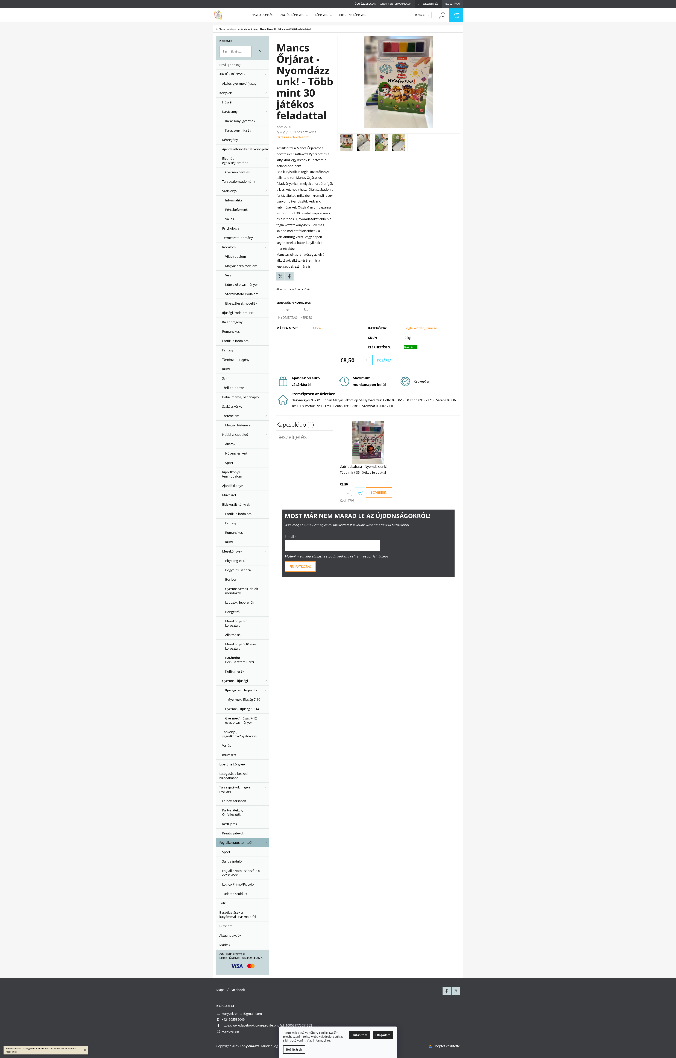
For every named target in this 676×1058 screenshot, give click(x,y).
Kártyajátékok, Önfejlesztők (232, 812)
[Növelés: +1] (369, 357)
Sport (229, 463)
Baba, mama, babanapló (240, 397)
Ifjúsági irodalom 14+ (238, 313)
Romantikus (231, 331)
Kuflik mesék (234, 671)
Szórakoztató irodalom (242, 294)
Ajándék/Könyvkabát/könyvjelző (245, 149)
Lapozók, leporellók (239, 602)
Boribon (231, 579)
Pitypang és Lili (236, 561)
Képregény (230, 140)
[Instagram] (456, 991)
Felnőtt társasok (234, 801)
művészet (229, 755)
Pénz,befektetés (236, 209)
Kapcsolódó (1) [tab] (295, 424)
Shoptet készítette (447, 1046)
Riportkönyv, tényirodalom (232, 474)
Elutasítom (359, 1035)
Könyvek (225, 93)
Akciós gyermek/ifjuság (239, 83)
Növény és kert (236, 453)
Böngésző (232, 612)
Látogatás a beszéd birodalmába (233, 775)
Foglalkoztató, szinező (235, 842)
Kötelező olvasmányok (241, 284)
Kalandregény (232, 322)
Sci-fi (225, 378)
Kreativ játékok (233, 833)
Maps (220, 990)
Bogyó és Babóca (238, 570)
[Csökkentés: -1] (369, 362)
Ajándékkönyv (232, 486)
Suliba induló (232, 861)
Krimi (226, 369)
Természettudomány (237, 238)
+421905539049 (233, 1019)
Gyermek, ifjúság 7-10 (244, 699)
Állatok (230, 444)
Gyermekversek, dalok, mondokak (242, 591)
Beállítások (294, 1049)
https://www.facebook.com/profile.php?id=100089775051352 (267, 1025)
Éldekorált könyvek (236, 504)
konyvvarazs (231, 1031)
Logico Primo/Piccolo (238, 884)
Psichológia (230, 228)
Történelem (230, 416)
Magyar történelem (239, 425)
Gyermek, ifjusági (235, 681)
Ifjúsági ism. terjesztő (241, 690)
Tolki (222, 903)
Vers (228, 275)
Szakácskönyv (232, 406)
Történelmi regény (235, 359)
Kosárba (384, 360)
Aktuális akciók (230, 935)
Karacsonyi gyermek (240, 121)
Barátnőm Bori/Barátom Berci (239, 660)
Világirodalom (235, 256)
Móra (317, 328)
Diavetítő (226, 926)
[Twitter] (280, 276)
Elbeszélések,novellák (241, 303)
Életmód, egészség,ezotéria (235, 160)
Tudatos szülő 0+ (234, 894)
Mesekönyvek (232, 551)
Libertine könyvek (232, 764)
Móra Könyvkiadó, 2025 (293, 302)
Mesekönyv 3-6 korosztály (236, 623)
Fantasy (227, 350)
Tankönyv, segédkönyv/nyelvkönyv (239, 734)
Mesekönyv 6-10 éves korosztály (241, 646)
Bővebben (379, 492)
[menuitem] (262, 15)
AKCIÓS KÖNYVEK (232, 74)
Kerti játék (229, 824)
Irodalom (229, 247)
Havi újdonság (230, 65)
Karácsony (230, 111)
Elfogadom (382, 1035)
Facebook (238, 990)
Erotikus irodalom (235, 341)
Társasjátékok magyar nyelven (235, 789)
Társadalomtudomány (238, 181)
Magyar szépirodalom (241, 266)
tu (328, 1040)
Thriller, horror (233, 388)
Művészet (229, 495)
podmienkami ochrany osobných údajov (358, 556)
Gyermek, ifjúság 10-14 (242, 709)
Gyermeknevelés (237, 172)
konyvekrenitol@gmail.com (242, 1013)
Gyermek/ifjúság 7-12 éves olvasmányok (241, 720)
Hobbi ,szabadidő (235, 434)
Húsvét (227, 102)
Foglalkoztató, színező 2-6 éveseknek (241, 873)
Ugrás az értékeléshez (292, 137)
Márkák (224, 945)
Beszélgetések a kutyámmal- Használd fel (237, 914)
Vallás (229, 219)
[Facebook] (289, 276)
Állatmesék (233, 635)
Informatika (233, 200)
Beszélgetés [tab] (291, 437)
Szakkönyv (229, 191)
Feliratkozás (300, 566)
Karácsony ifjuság (238, 130)
